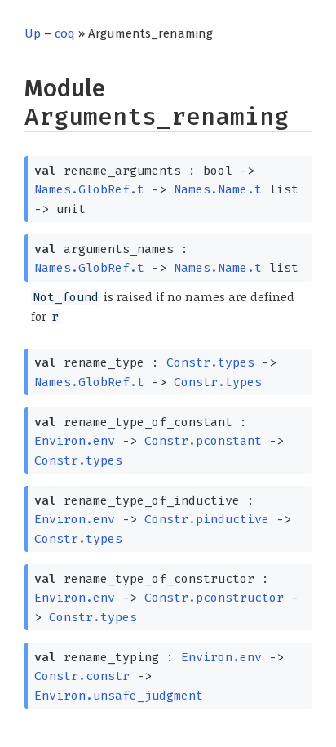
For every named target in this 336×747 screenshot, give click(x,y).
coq (65, 33)
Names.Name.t (218, 189)
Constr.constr (82, 676)
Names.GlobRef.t (89, 189)
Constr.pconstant (203, 441)
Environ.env (74, 441)
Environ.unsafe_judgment (118, 695)
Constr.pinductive (206, 519)
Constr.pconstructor (214, 597)
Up (32, 33)
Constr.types (210, 362)
